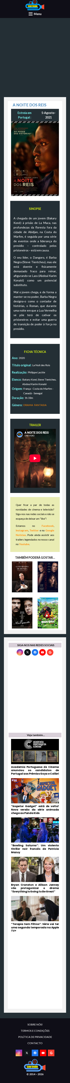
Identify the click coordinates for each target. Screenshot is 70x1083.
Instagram (22, 530)
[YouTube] (42, 652)
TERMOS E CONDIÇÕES (35, 1030)
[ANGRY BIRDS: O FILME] (48, 613)
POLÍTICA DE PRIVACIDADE (35, 1036)
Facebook (48, 525)
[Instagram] (20, 652)
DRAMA (28, 404)
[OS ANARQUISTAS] (22, 613)
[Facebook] (35, 652)
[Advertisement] (35, 59)
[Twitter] (27, 652)
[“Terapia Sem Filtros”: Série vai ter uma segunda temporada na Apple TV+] (35, 914)
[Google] (50, 652)
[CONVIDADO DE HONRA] (22, 576)
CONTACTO (35, 1043)
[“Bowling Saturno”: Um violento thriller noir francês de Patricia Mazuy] (35, 835)
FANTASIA (40, 404)
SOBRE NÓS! (35, 1024)
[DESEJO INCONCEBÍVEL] (48, 576)
